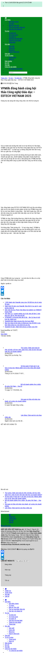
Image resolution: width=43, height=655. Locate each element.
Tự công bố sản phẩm (16, 69)
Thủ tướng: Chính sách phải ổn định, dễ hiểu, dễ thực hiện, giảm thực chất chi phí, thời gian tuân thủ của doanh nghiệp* (23, 494)
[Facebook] (21, 287)
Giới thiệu (7, 20)
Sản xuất (11, 46)
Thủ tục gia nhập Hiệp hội (17, 27)
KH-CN (7, 63)
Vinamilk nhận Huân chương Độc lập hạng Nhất (19, 321)
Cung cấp (12, 48)
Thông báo (12, 42)
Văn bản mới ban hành (15, 39)
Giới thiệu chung (14, 22)
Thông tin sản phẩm (15, 40)
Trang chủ (4, 78)
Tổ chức (11, 24)
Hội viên (7, 44)
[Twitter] (21, 290)
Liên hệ (11, 522)
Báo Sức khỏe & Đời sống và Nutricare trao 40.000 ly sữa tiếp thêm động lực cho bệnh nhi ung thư (22, 324)
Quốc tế (11, 59)
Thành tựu (12, 517)
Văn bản (7, 54)
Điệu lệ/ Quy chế (14, 25)
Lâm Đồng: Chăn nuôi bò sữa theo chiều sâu (18, 508)
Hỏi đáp (7, 65)
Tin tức (7, 31)
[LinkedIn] (21, 294)
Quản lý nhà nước (14, 52)
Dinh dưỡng (8, 61)
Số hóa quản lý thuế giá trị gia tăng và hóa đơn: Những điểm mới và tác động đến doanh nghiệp (23, 497)
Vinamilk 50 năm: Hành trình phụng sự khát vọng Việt (21, 327)
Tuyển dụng (12, 519)
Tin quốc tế (12, 37)
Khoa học (12, 50)
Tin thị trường (9, 56)
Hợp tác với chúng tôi (15, 29)
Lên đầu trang (6, 526)
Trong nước (12, 57)
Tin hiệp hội (12, 33)
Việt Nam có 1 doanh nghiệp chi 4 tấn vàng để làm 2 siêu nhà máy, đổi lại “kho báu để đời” (22, 314)
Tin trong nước (13, 35)
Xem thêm (4, 334)
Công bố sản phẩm (10, 67)
